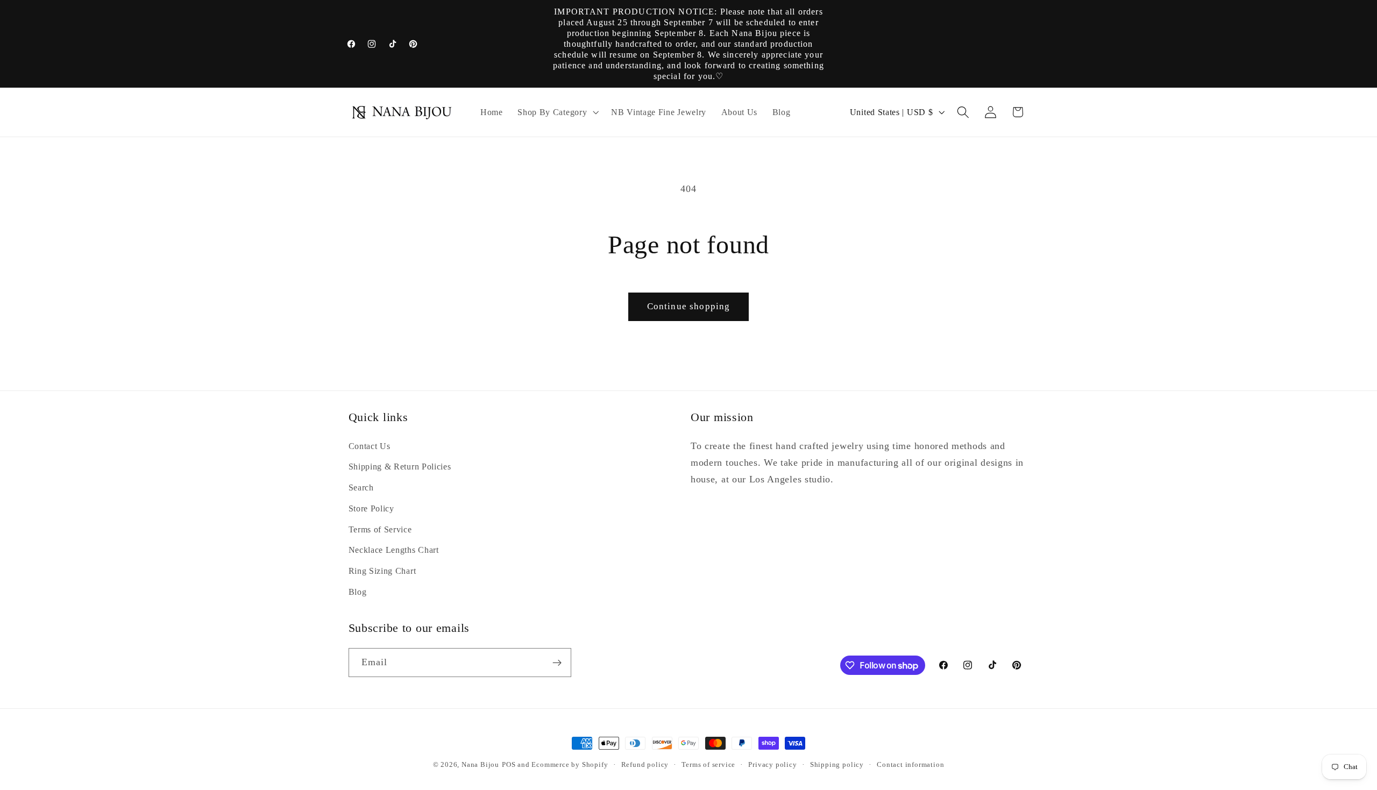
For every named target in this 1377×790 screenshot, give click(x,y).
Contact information (910, 764)
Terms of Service (380, 529)
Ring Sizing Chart (382, 570)
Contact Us (370, 446)
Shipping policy (837, 764)
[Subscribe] (557, 663)
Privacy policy (772, 764)
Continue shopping (688, 306)
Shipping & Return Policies (400, 467)
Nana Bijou (480, 764)
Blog (358, 591)
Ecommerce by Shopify (569, 764)
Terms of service (708, 764)
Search (361, 487)
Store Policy (371, 508)
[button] (557, 112)
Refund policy (645, 764)
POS (508, 764)
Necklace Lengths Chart (394, 550)
